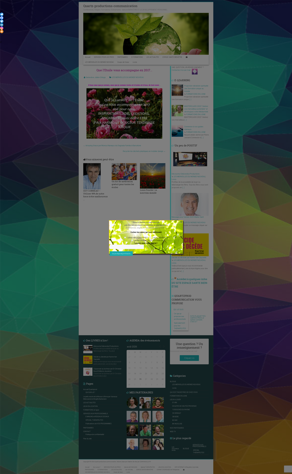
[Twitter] (1, 21)
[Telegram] (1, 14)
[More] (1, 31)
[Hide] (1, 42)
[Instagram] (1, 28)
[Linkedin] (1, 24)
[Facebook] (1, 17)
